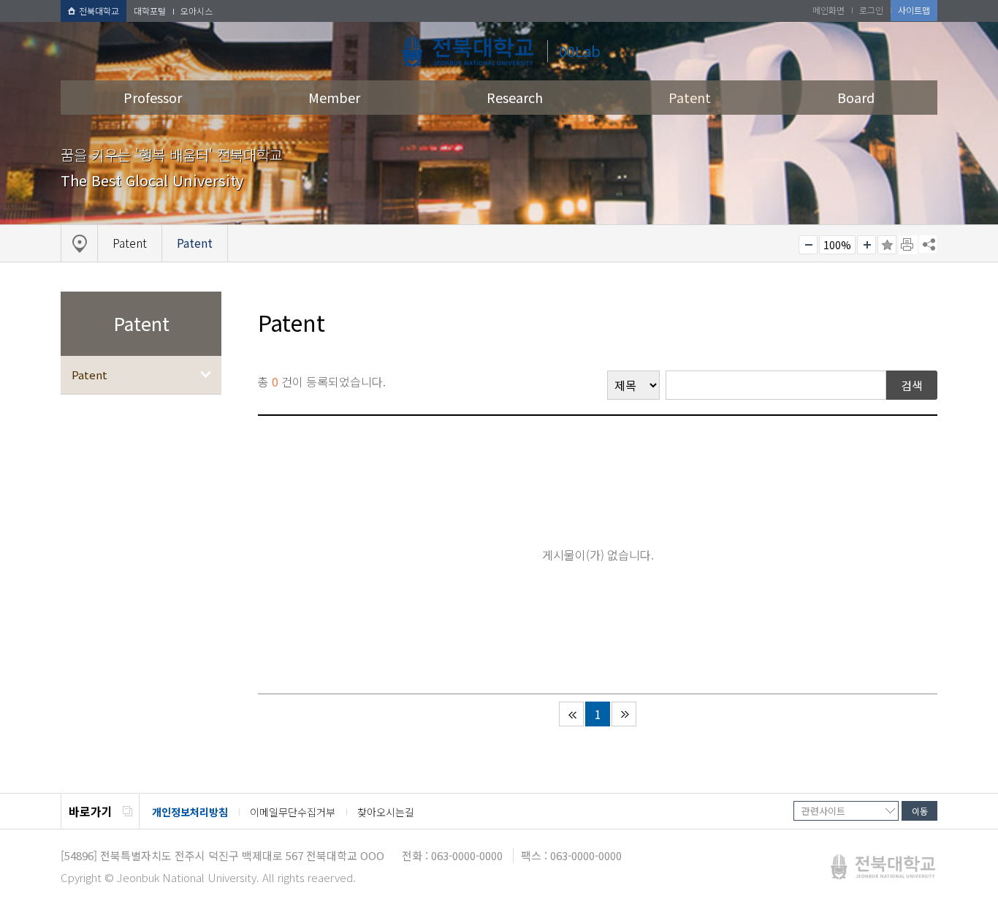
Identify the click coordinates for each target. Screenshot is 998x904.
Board (856, 97)
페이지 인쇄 (908, 244)
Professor (152, 97)
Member (334, 97)
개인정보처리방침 (190, 812)
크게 (866, 244)
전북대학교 (99, 10)
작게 (808, 244)
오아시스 (196, 10)
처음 (571, 714)
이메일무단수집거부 (292, 812)
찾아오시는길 (385, 812)
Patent (689, 97)
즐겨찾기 (886, 244)
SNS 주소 (928, 244)
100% (837, 245)
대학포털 (150, 10)
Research (515, 97)
